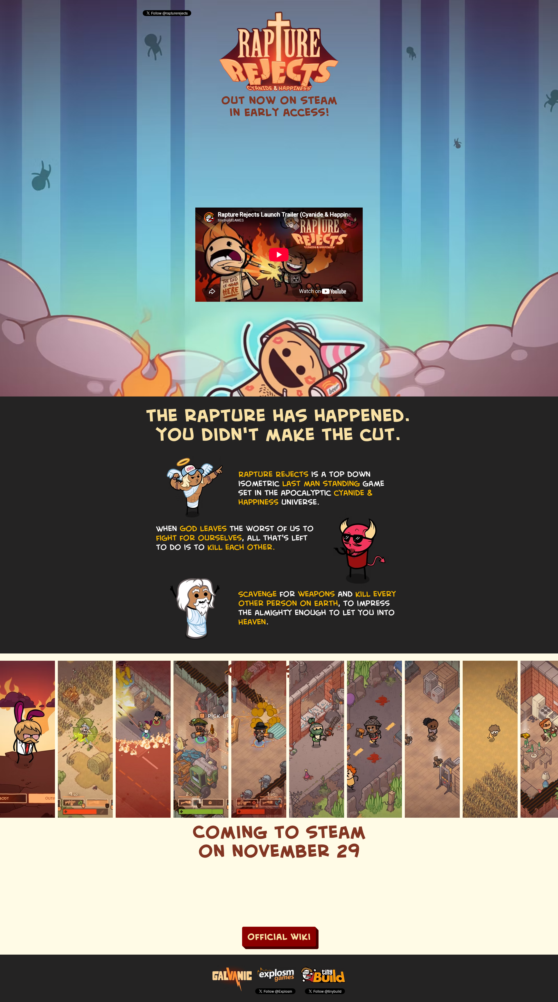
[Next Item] (548, 739)
